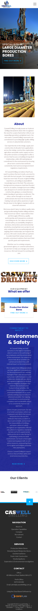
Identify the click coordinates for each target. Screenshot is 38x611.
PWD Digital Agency (24, 606)
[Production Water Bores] (19, 298)
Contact (19, 537)
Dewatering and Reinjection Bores (19, 551)
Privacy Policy (19, 607)
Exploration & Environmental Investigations (19, 561)
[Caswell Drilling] (6, 4)
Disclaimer (9, 607)
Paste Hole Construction (19, 556)
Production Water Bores (19, 308)
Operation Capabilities (19, 529)
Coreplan (19, 532)
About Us (19, 527)
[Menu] (35, 4)
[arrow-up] (29, 502)
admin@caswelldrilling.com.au (21, 585)
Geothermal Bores (19, 554)
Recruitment (19, 534)
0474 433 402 (19, 582)
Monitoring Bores (19, 559)
